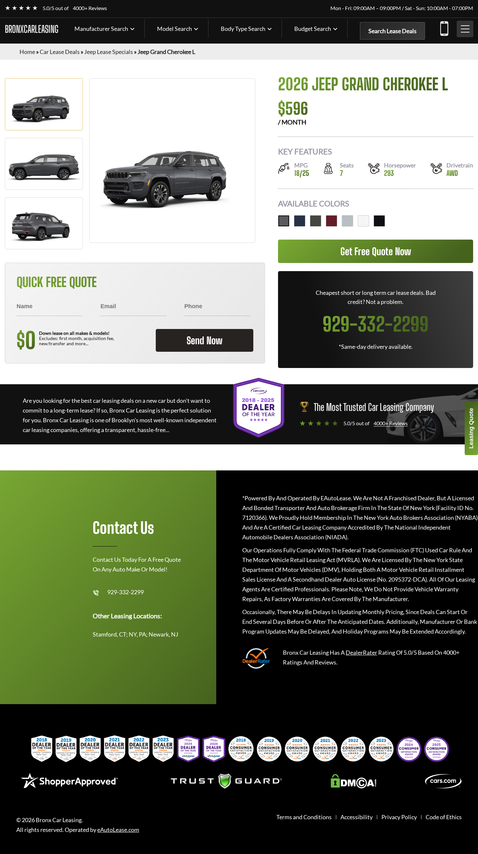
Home (27, 51)
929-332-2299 (444, 27)
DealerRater (361, 652)
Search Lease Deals (392, 30)
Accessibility (356, 817)
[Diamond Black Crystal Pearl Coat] (379, 221)
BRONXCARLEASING (32, 29)
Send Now (204, 340)
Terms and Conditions (304, 817)
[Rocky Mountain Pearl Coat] (315, 221)
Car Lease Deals (60, 51)
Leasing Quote (471, 428)
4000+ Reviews (90, 8)
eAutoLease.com (118, 830)
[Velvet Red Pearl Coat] (331, 221)
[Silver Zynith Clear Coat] (347, 221)
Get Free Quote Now (375, 251)
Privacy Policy (399, 817)
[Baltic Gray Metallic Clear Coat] (283, 221)
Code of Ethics (444, 817)
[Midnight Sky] (299, 221)
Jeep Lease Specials (108, 51)
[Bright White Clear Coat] (363, 221)
